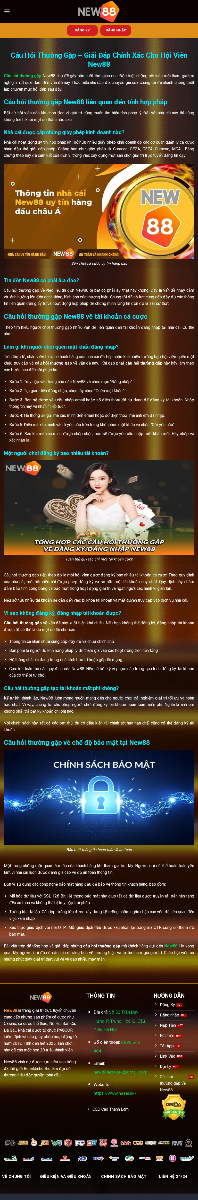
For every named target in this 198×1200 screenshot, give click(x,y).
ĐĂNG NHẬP (116, 30)
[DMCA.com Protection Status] (174, 1107)
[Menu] (7, 11)
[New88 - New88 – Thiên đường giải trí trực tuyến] (99, 11)
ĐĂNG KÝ (82, 30)
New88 (170, 946)
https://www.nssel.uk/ (115, 1093)
